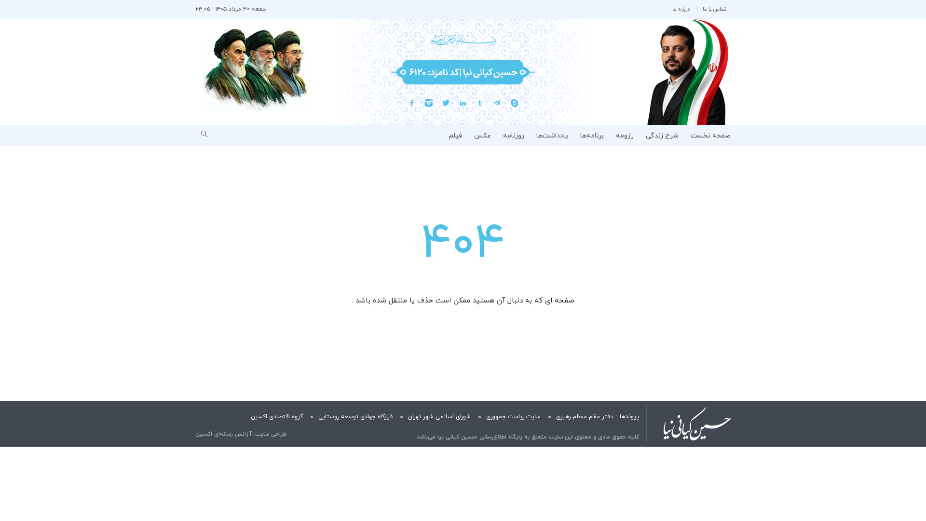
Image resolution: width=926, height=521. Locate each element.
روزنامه (513, 135)
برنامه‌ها (592, 135)
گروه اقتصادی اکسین (277, 417)
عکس (482, 135)
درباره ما (681, 9)
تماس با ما (714, 9)
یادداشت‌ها (552, 135)
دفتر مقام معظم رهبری (584, 417)
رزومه (625, 135)
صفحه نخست (711, 135)
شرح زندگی (662, 135)
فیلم (455, 135)
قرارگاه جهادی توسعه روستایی (355, 417)
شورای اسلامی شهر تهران (439, 417)
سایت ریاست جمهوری (513, 417)
